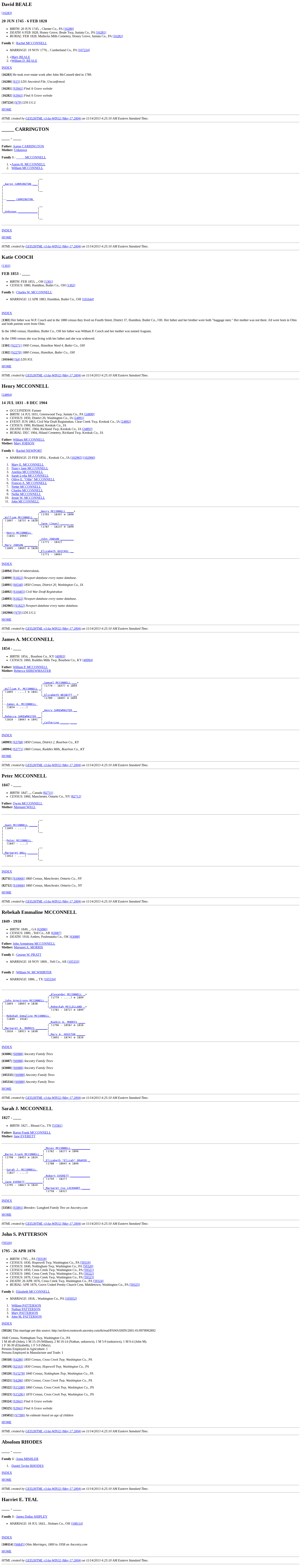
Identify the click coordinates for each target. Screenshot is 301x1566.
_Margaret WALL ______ (20, 852)
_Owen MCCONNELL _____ (20, 825)
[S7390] (19, 1415)
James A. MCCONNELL (22, 704)
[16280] (68, 29)
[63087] (56, 933)
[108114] (77, 1523)
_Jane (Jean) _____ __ (56, 523)
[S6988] (18, 1054)
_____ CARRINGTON (20, 199)
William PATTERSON (26, 1305)
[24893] (87, 429)
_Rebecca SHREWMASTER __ (22, 716)
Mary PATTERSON (24, 1313)
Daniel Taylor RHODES (27, 1466)
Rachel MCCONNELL (31, 43)
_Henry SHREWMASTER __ (60, 710)
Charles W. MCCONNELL (34, 292)
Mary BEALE (20, 57)
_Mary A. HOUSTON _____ (67, 1034)
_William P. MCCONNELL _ (22, 688)
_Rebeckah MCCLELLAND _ (67, 1006)
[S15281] (19, 1394)
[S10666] (18, 878)
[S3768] (18, 742)
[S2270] (16, 352)
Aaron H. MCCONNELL (28, 164)
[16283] (7, 13)
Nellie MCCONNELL (26, 494)
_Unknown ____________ (20, 211)
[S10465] (19, 591)
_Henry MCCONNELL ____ (56, 511)
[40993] (60, 656)
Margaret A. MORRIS (28, 947)
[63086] (42, 929)
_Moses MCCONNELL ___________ (67, 1148)
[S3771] (18, 749)
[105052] (71, 1298)
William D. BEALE (24, 60)
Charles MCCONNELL (27, 490)
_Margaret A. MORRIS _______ (25, 1028)
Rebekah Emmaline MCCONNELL (29, 1015)
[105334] (50, 979)
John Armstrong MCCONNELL (34, 943)
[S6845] (19, 1544)
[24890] (89, 414)
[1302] (71, 285)
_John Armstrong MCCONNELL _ (25, 1000)
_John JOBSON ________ (56, 538)
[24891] (79, 418)
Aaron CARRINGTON (28, 146)
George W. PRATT (28, 954)
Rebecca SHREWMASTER (32, 670)
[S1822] (18, 578)
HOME (6, 109)
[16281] (101, 32)
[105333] (73, 961)
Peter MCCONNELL (20, 840)
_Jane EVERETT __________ (23, 1181)
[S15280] (19, 1387)
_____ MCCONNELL (31, 157)
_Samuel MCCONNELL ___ (60, 682)
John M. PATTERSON (26, 1316)
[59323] (89, 1277)
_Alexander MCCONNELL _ (67, 994)
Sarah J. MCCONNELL (22, 1169)
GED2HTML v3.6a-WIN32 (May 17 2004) (53, 118)
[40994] (88, 660)
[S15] (16, 81)
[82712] (76, 796)
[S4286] (18, 1359)
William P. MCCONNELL (30, 667)
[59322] (89, 1273)
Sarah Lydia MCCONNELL (30, 475)
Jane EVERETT (24, 1136)
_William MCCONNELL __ (20, 517)
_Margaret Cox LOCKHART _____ (67, 1188)
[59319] (85, 1262)
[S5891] (18, 1207)
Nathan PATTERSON (26, 1309)
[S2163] (18, 1366)
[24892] (126, 421)
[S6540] (18, 584)
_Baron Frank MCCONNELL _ (23, 1154)
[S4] (17, 359)
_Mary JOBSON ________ (20, 545)
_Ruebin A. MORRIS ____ (67, 1022)
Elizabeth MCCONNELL (33, 1291)
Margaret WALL (25, 807)
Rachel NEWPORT (29, 450)
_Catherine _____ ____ (60, 722)
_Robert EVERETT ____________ (67, 1175)
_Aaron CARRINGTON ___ (20, 183)
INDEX (7, 67)
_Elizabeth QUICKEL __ (56, 551)
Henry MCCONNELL (20, 532)
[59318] (41, 1259)
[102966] (89, 457)
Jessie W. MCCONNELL (28, 497)
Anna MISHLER (27, 1459)
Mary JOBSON (24, 443)
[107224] (84, 50)
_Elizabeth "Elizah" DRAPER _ (67, 1160)
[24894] (7, 395)
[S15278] (19, 1373)
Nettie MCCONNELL (26, 486)
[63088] (75, 936)
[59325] (134, 1284)
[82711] (48, 792)
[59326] (7, 1243)
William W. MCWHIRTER (34, 972)
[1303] (6, 266)
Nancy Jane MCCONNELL (29, 468)
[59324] (98, 1281)
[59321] (89, 1270)
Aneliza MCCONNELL (27, 472)
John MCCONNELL (25, 501)
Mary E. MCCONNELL (27, 464)
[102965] (76, 457)
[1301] (48, 281)
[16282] (118, 36)
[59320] (88, 1266)
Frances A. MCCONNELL (29, 483)
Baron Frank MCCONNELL (32, 1132)
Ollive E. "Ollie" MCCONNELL (33, 479)
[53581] (57, 1125)
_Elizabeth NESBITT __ (60, 694)
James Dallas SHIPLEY (32, 1516)
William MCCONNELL (27, 168)
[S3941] (18, 88)
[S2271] (16, 345)
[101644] (88, 299)
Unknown (20, 150)
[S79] (18, 102)
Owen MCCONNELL (28, 803)
